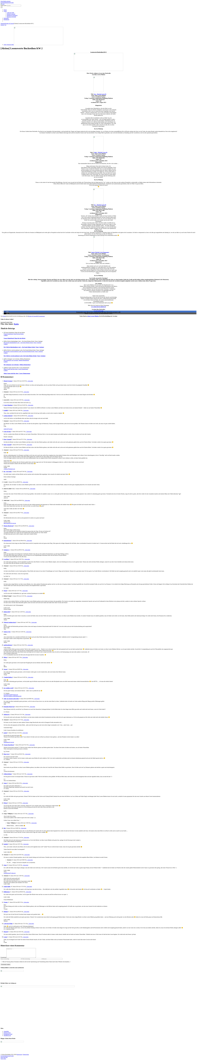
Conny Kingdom (8, 405)
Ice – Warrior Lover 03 (100, 205)
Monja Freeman (8, 381)
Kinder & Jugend (32, 316)
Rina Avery (7, 754)
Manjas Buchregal (8, 526)
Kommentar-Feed (8, 1034)
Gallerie (6, 335)
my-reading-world (8, 688)
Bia (4, 828)
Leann (5, 937)
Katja (4, 316)
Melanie (6, 911)
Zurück (2, 25)
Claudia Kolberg (8, 677)
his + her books (8, 471)
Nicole (5, 590)
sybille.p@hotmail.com (9, 469)
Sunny (5, 783)
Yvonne (6, 902)
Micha (5, 657)
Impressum (19, 1054)
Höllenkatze (7, 891)
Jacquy (5, 669)
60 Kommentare (41, 316)
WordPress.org (7, 1035)
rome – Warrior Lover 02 (100, 152)
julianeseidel (7, 611)
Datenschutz (26, 1054)
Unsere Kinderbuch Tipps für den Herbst (14, 334)
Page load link (4, 1057)
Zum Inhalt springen (5, 1)
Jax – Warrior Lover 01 (100, 94)
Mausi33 (6, 931)
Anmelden (6, 1031)
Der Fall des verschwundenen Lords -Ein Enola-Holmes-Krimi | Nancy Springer (23, 351)
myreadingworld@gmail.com (11, 694)
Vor (5, 25)
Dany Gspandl (7, 439)
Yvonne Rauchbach (9, 745)
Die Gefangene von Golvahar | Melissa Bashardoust (16, 360)
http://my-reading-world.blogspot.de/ (12, 696)
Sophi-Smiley (7, 886)
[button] (6, 311)
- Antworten (30, 381)
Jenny (5, 865)
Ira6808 (6, 410)
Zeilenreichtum (8, 774)
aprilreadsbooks (8, 645)
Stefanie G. (6, 550)
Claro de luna (7, 431)
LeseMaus (6, 559)
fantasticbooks (7, 540)
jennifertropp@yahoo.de (10, 873)
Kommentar (3, 957)
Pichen (5, 803)
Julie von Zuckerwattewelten (11, 698)
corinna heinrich (8, 415)
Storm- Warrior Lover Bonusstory (100, 252)
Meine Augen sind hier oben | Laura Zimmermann (16, 369)
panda (5, 732)
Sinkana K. (7, 714)
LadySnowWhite (8, 923)
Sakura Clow (7, 631)
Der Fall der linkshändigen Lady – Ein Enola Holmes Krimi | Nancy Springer (22, 342)
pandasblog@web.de (9, 742)
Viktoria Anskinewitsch (10, 622)
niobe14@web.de (8, 429)
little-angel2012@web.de (10, 523)
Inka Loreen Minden (93, 316)
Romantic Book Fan (9, 706)
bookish (6, 844)
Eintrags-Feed (7, 1032)
